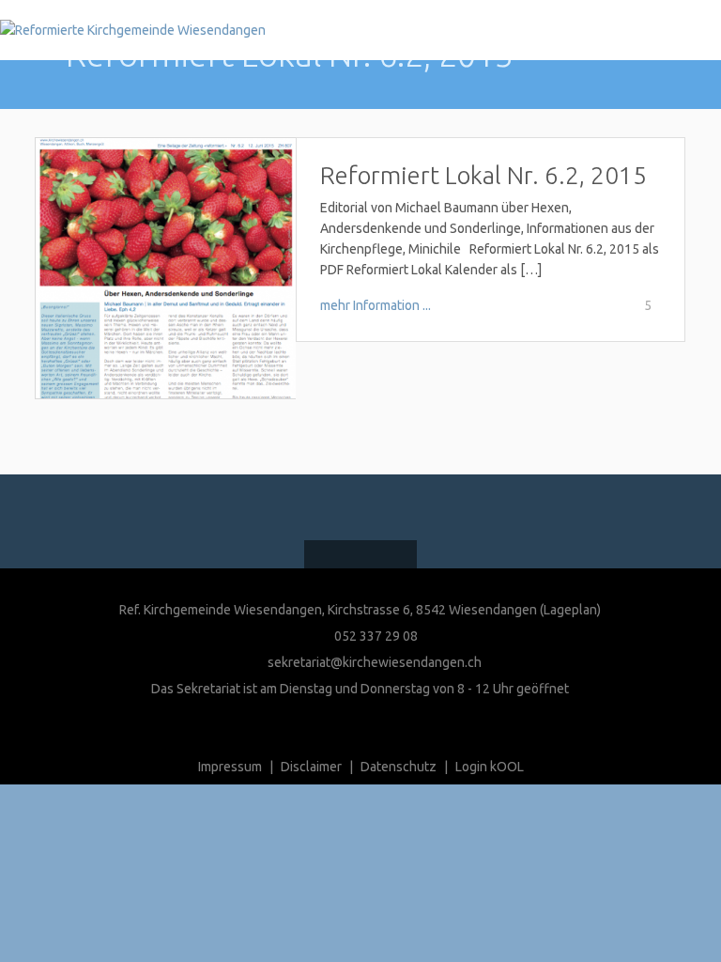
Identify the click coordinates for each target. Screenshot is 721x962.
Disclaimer (311, 766)
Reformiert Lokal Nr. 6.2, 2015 (483, 175)
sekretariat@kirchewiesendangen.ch (375, 662)
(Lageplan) (570, 609)
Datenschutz (398, 766)
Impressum (230, 766)
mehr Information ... (375, 305)
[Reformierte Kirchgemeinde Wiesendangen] (133, 30)
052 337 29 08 (374, 636)
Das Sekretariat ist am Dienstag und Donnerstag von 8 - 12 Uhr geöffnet (360, 688)
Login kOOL (489, 766)
